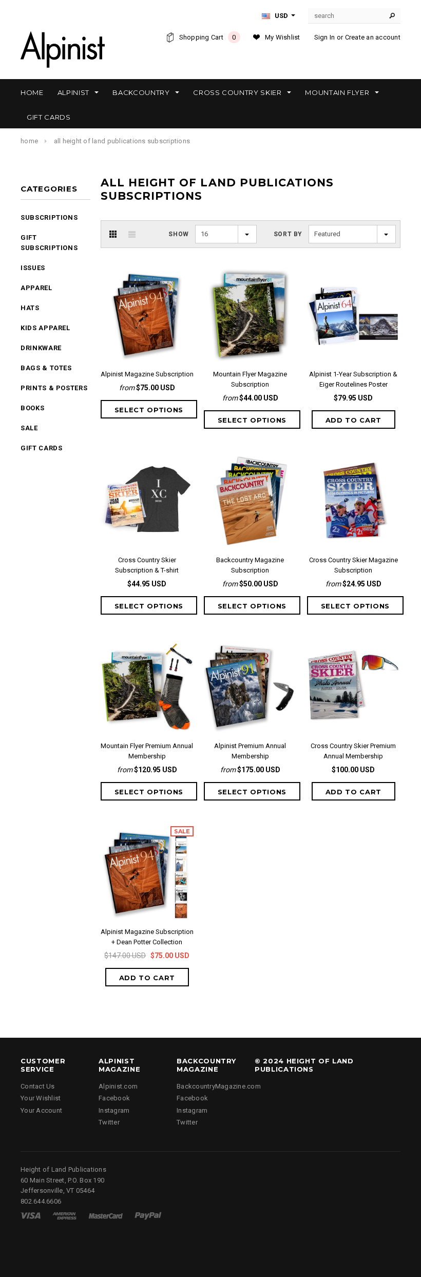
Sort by (288, 234)
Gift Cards (42, 448)
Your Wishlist (41, 1098)
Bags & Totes (46, 368)
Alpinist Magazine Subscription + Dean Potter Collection (147, 937)
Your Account (41, 1110)
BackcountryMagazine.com (219, 1086)
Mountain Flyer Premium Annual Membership (147, 751)
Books (32, 408)
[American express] (64, 1215)
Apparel (36, 288)
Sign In (324, 37)
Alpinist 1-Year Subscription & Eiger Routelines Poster (353, 379)
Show (178, 234)
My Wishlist (282, 37)
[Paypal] (148, 1215)
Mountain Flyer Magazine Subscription (250, 379)
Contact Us (38, 1086)
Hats (30, 308)
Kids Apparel (45, 328)
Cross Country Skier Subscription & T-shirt (147, 565)
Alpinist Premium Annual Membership (250, 751)
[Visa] (31, 1215)
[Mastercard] (106, 1215)
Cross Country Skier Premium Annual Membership (353, 751)
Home (29, 141)
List (132, 234)
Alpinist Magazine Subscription (147, 374)
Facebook (114, 1098)
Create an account (372, 37)
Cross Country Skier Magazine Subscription (353, 565)
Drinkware (41, 348)
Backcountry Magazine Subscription (250, 565)
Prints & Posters (54, 388)
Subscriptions (49, 217)
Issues (33, 268)
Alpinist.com (118, 1086)
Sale (29, 428)
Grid (113, 234)
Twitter (109, 1122)
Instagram (114, 1110)
